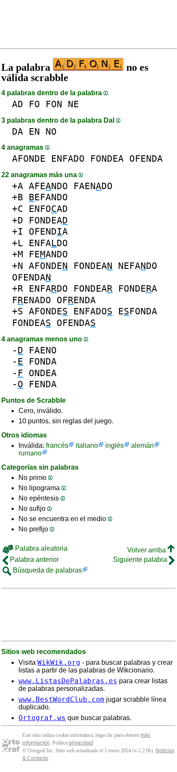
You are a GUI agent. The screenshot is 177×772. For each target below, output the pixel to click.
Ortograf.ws (42, 718)
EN (34, 131)
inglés (114, 445)
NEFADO (137, 265)
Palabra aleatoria (40, 548)
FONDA (43, 361)
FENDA (43, 384)
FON (54, 104)
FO (34, 104)
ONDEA (43, 373)
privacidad (81, 743)
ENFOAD (48, 208)
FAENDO (93, 186)
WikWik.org (58, 662)
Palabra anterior (33, 559)
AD (17, 104)
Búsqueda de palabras (46, 570)
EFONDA (137, 311)
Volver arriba (147, 550)
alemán (142, 445)
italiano (87, 445)
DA (17, 131)
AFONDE (29, 158)
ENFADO (68, 158)
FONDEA (107, 158)
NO (51, 131)
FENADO (31, 300)
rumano (30, 453)
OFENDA (146, 158)
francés (57, 445)
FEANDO (48, 254)
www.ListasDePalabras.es (67, 681)
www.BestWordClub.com (61, 699)
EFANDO (48, 197)
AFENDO (48, 186)
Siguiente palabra (141, 559)
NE (73, 104)
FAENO (43, 350)
